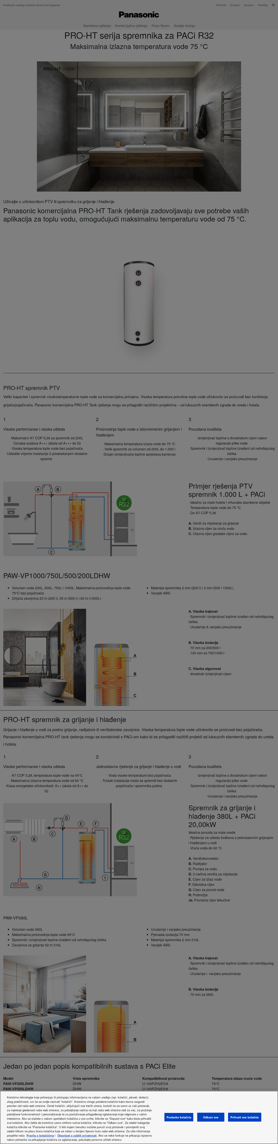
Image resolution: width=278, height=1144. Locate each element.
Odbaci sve (210, 1117)
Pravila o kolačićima (40, 1135)
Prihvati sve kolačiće (244, 1117)
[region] (139, 1117)
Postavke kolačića (179, 1117)
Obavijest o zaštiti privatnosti (77, 1135)
